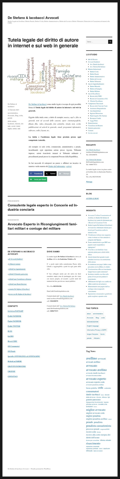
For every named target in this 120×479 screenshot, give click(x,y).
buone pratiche (91, 388)
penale (10, 118)
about (89, 313)
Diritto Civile (94, 72)
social (13, 126)
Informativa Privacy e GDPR (96, 330)
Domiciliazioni (93, 123)
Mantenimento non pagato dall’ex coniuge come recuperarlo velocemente (99, 288)
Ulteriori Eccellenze (96, 101)
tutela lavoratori (98, 451)
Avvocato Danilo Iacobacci (95, 373)
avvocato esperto (96, 379)
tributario (97, 338)
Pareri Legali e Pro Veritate (98, 116)
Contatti (90, 130)
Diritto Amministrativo (97, 76)
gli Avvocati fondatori (16, 259)
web (19, 128)
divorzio (98, 397)
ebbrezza (104, 397)
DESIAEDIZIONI (92, 322)
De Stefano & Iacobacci (37, 104)
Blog (16, 115)
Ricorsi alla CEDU (96, 96)
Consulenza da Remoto (95, 126)
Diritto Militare (95, 91)
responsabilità (104, 429)
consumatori (92, 391)
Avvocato (11, 115)
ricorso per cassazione (92, 440)
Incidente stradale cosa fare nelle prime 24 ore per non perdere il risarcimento (98, 276)
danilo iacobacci (93, 394)
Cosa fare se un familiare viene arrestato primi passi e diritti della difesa (98, 252)
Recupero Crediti (95, 118)
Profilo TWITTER (14, 326)
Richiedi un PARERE (15, 361)
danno (102, 395)
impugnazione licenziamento (94, 402)
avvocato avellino (96, 370)
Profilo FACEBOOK (14, 316)
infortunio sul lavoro (91, 404)
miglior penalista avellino (96, 418)
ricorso (99, 432)
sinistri (100, 448)
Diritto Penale (94, 74)
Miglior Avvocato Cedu (95, 413)
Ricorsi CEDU (12, 341)
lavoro (102, 334)
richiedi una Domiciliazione (18, 284)
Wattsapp (89, 182)
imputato (106, 402)
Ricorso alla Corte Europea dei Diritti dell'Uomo (98, 436)
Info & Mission (93, 59)
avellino (91, 358)
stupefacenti (106, 448)
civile (21, 115)
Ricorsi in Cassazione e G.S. (99, 99)
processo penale (92, 429)
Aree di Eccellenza (94, 94)
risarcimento (93, 443)
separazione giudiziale (92, 448)
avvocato (91, 365)
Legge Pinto (94, 121)
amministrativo (13, 113)
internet (17, 124)
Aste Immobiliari (95, 111)
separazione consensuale (92, 446)
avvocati (102, 358)
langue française (92, 334)
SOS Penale (11, 351)
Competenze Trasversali (95, 103)
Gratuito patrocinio (94, 128)
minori (110, 419)
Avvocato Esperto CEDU (95, 382)
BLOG (10, 331)
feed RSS (10, 336)
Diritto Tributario (95, 81)
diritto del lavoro (91, 397)
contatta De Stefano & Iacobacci (19, 289)
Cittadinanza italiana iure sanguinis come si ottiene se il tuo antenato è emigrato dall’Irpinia (99, 237)
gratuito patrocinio (93, 399)
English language (93, 326)
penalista (98, 422)
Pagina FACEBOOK (14, 321)
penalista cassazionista (98, 425)
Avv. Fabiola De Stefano (67, 306)
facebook (11, 124)
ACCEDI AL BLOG (92, 198)
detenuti (107, 395)
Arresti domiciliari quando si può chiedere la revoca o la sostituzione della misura (99, 259)
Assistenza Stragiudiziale (98, 108)
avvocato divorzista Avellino (93, 375)
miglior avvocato (95, 409)
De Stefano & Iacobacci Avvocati (33, 17)
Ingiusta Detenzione (96, 113)
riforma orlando (105, 440)
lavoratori (89, 406)
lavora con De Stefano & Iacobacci (20, 294)
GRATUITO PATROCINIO (17, 366)
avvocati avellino (93, 361)
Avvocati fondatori (94, 62)
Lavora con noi (93, 133)
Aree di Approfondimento (96, 84)
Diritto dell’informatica (56, 166)
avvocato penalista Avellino (95, 385)
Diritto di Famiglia (96, 89)
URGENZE (11, 371)
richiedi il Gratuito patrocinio (18, 274)
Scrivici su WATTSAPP (15, 311)
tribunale (89, 450)
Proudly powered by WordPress (41, 469)
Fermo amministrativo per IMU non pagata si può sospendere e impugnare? (99, 244)
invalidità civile (102, 404)
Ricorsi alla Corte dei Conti (98, 106)
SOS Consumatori (14, 346)
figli (109, 397)
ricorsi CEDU (91, 431)
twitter (15, 128)
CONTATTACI (12, 376)
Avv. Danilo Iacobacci (67, 296)
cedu (100, 387)
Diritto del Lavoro (95, 79)
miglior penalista (93, 415)
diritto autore (12, 121)
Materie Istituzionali (94, 69)
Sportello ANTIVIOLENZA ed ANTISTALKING (24, 356)
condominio (107, 388)
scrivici (68, 166)
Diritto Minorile (95, 86)
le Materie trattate (14, 264)
